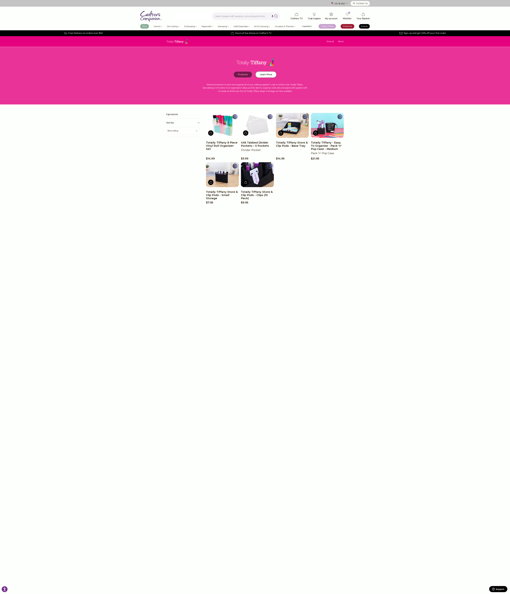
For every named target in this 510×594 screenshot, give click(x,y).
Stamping (222, 26)
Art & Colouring (261, 26)
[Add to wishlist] (235, 116)
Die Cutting (172, 26)
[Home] (151, 16)
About (341, 41)
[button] (272, 16)
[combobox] (246, 16)
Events (364, 26)
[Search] (276, 16)
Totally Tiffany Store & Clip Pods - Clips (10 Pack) (257, 195)
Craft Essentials (241, 26)
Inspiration (307, 26)
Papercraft (206, 26)
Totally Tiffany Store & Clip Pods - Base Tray (292, 144)
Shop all (330, 41)
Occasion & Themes (284, 26)
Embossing (189, 26)
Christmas (347, 26)
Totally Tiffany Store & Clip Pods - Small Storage (222, 195)
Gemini (157, 26)
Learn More (266, 74)
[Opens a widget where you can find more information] (498, 589)
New (144, 26)
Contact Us (362, 3)
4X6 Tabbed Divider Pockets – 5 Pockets (255, 144)
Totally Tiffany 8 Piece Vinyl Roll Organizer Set (221, 146)
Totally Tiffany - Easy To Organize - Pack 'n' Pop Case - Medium (326, 146)
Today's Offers (327, 26)
